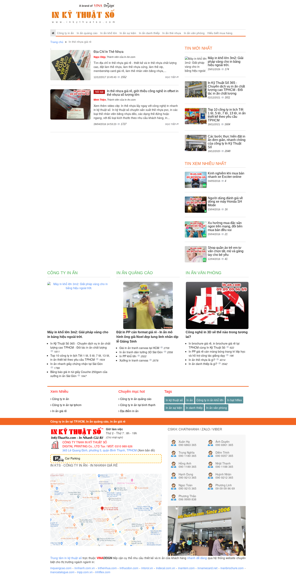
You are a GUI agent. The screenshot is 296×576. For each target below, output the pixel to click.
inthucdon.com (129, 568)
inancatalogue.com (62, 572)
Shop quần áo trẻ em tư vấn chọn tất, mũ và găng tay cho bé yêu (225, 251)
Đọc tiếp (170, 77)
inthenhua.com (107, 568)
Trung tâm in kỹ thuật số (66, 558)
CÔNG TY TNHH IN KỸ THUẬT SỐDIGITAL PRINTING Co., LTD (84, 444)
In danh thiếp (194, 408)
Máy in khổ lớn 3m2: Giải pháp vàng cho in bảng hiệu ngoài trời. (225, 61)
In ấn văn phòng (194, 33)
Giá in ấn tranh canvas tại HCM (139, 348)
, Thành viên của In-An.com (114, 56)
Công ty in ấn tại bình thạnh (137, 405)
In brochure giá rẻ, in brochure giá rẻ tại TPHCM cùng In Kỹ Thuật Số (214, 345)
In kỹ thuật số (174, 400)
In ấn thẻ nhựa (171, 33)
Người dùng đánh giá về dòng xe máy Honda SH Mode (225, 201)
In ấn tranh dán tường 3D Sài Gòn (141, 352)
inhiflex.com (102, 572)
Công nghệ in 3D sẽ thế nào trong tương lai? (217, 334)
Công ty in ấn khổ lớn (210, 400)
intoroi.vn (147, 568)
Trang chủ (56, 42)
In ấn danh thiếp (149, 33)
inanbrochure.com (232, 568)
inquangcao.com (60, 568)
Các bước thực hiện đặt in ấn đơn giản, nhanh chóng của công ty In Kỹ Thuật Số (226, 142)
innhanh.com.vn (85, 568)
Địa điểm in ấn (129, 411)
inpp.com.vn (85, 572)
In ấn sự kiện (128, 33)
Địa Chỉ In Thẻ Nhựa (108, 51)
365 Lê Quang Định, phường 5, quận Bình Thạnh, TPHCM (99, 450)
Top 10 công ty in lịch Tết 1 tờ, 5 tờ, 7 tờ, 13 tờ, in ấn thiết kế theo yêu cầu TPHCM (227, 115)
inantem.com (186, 568)
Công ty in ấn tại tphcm (66, 405)
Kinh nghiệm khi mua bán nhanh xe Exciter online (226, 175)
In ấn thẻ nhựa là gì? (202, 360)
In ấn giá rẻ (59, 411)
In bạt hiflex (234, 400)
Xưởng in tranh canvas (134, 360)
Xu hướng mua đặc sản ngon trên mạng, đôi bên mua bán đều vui (225, 226)
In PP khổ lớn (128, 356)
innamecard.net (207, 568)
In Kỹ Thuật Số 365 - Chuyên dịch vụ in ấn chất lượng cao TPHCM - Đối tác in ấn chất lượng (226, 88)
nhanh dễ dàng (197, 558)
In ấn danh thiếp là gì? (203, 364)
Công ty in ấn (65, 33)
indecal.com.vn (165, 568)
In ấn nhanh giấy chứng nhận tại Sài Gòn (76, 364)
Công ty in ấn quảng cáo (135, 399)
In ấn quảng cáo (87, 33)
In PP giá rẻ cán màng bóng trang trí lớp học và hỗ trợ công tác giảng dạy (217, 353)
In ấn (189, 400)
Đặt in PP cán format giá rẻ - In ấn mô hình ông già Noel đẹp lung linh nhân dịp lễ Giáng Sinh (147, 336)
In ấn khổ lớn (108, 33)
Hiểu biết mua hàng (219, 33)
